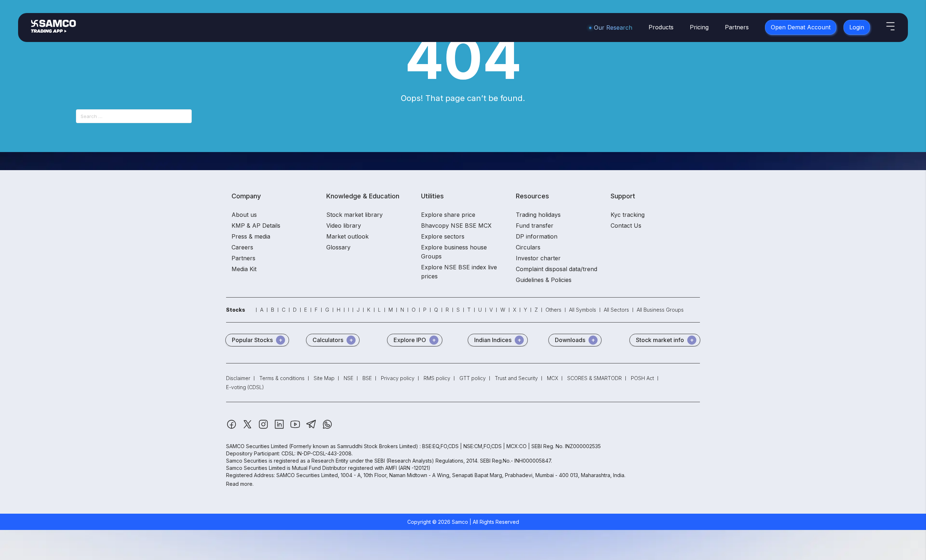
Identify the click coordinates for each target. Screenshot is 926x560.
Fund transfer (534, 225)
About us (244, 214)
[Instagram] (264, 427)
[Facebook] (232, 427)
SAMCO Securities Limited (257, 446)
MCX (552, 378)
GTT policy (472, 378)
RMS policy (437, 378)
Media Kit (244, 269)
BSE (367, 378)
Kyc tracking (628, 214)
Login (856, 27)
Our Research (613, 27)
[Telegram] (312, 427)
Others (553, 310)
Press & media (251, 236)
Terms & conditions (282, 378)
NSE (348, 378)
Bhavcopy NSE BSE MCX (456, 225)
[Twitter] (248, 427)
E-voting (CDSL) (245, 387)
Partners (737, 27)
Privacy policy (398, 378)
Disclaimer (238, 378)
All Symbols (582, 310)
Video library (343, 225)
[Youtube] (296, 427)
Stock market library (354, 214)
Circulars (528, 247)
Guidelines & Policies (544, 279)
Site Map (324, 378)
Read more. (240, 484)
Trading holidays (538, 214)
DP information (536, 236)
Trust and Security (516, 378)
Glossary (338, 247)
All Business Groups (660, 310)
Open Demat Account (801, 27)
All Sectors (616, 310)
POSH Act (642, 378)
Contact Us (626, 225)
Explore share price (448, 214)
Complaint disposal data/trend (556, 269)
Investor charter (538, 258)
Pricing (699, 27)
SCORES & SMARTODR (594, 378)
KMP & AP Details (256, 225)
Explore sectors (442, 236)
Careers (242, 247)
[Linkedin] (280, 427)
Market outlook (347, 236)
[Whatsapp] (327, 427)
